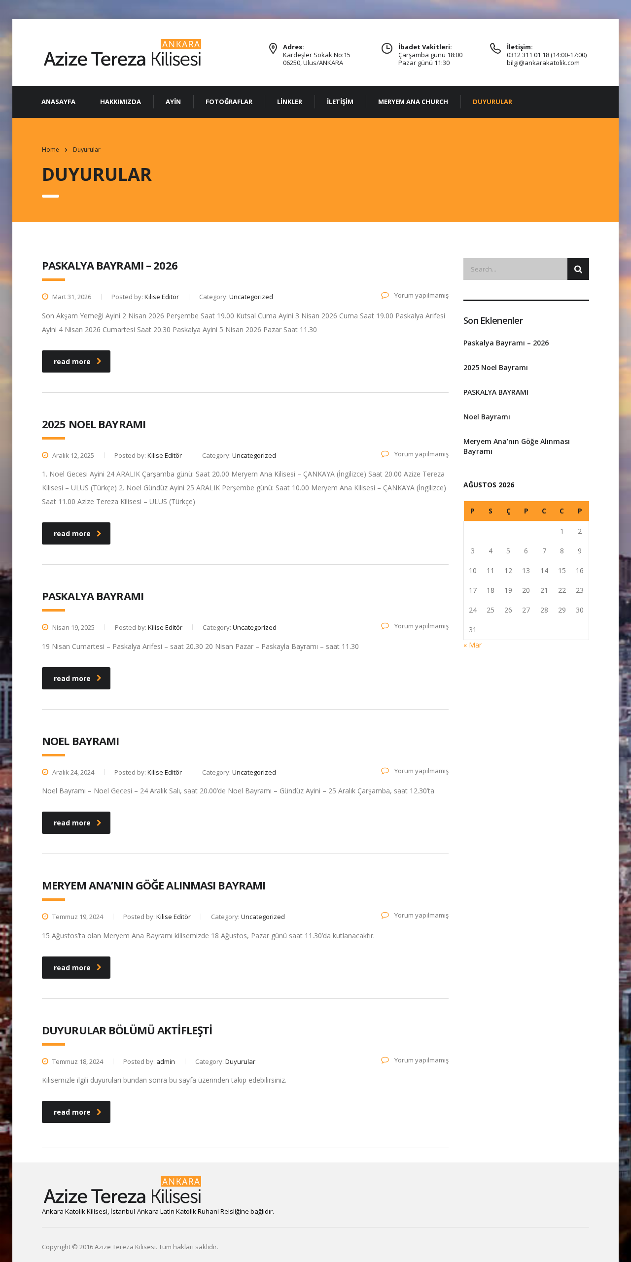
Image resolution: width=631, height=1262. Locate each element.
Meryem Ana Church (413, 101)
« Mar (472, 644)
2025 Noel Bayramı (495, 367)
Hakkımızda (120, 101)
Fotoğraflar (229, 101)
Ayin (173, 101)
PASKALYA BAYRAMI (495, 392)
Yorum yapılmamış (421, 295)
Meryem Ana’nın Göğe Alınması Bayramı (516, 446)
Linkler (289, 101)
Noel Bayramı (486, 416)
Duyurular (492, 101)
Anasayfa (58, 101)
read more (72, 361)
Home (50, 149)
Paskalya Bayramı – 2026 (506, 342)
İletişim (340, 101)
